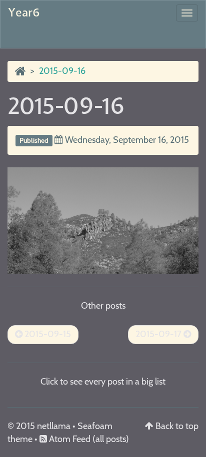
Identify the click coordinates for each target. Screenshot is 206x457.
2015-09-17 (160, 334)
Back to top (177, 426)
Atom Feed (68, 439)
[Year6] (20, 70)
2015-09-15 (46, 334)
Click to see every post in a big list (103, 381)
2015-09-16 (66, 107)
